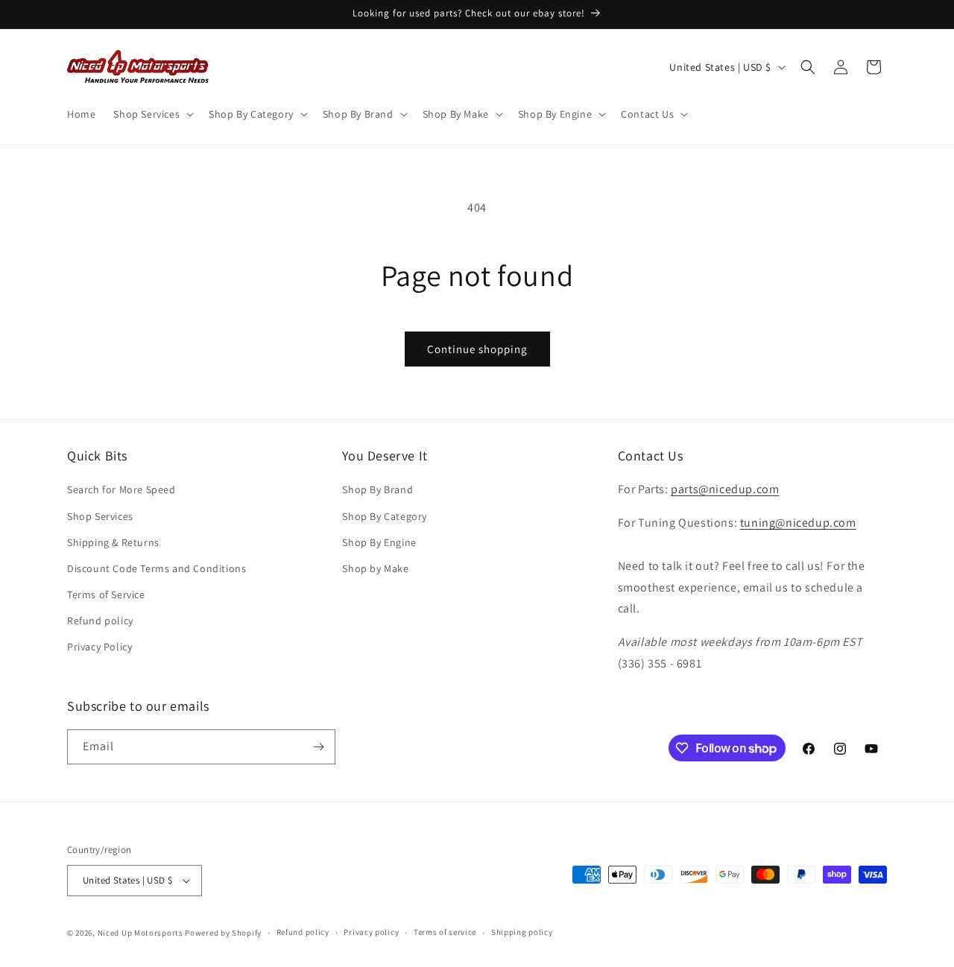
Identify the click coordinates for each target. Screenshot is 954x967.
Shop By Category (384, 516)
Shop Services (100, 516)
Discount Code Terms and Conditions (156, 568)
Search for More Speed (121, 489)
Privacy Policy (99, 646)
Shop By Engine (379, 542)
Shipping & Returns (113, 542)
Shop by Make (375, 568)
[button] (152, 114)
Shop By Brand (377, 489)
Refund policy (100, 620)
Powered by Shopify (223, 933)
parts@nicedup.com (725, 489)
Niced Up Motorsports (140, 933)
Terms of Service (106, 594)
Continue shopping (477, 349)
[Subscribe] (318, 746)
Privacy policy (371, 932)
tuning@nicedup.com (798, 522)
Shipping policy (522, 932)
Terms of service (445, 932)
